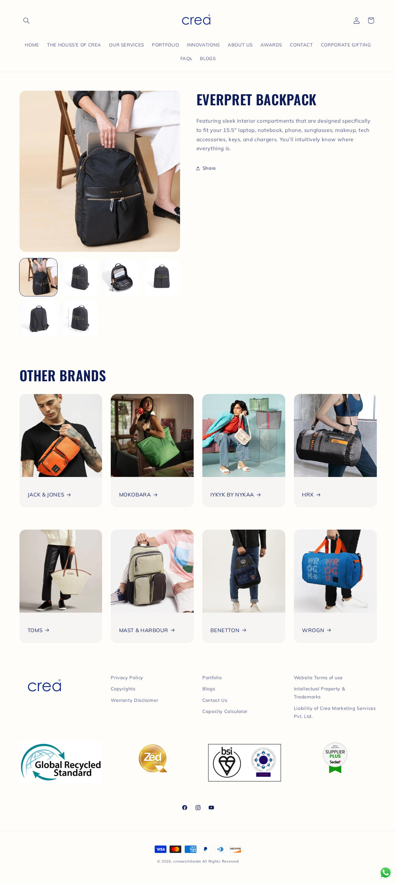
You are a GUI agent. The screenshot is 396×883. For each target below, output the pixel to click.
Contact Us (214, 700)
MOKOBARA (135, 494)
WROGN (313, 630)
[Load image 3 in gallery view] (120, 277)
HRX (308, 494)
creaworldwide (187, 861)
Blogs (208, 689)
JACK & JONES (46, 494)
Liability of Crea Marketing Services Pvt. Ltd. (335, 712)
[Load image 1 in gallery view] (38, 277)
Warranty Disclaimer (134, 700)
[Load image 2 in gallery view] (79, 277)
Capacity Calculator (225, 711)
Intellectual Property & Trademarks (319, 693)
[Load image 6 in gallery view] (79, 318)
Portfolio (212, 677)
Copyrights (123, 689)
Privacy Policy (127, 677)
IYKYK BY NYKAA (232, 494)
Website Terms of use (318, 677)
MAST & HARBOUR (143, 630)
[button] (26, 20)
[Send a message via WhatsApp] (385, 872)
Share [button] (209, 168)
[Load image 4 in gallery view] (161, 277)
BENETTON (224, 630)
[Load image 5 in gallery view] (38, 318)
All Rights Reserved (220, 861)
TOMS (35, 630)
